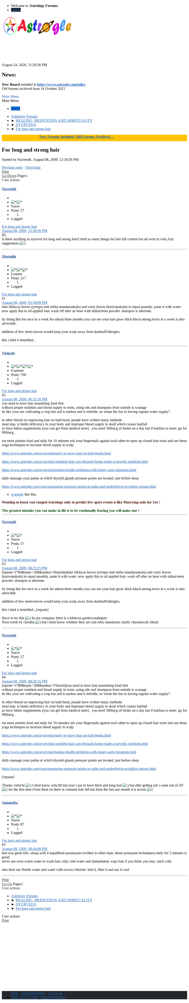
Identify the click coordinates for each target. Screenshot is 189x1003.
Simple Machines (53, 997)
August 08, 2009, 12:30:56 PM (24, 231)
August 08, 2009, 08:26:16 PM (24, 681)
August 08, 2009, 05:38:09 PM (24, 303)
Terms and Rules (33, 993)
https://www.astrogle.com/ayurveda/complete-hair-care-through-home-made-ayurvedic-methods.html (75, 461)
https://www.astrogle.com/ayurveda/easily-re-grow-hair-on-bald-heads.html (56, 453)
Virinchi (8, 353)
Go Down (9, 176)
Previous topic (12, 167)
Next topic (33, 167)
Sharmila (9, 256)
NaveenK (9, 189)
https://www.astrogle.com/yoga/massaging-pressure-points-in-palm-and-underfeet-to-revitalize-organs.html (79, 486)
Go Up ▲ (55, 993)
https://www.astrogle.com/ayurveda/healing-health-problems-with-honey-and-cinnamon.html (69, 470)
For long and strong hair (19, 227)
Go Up (7, 884)
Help (14, 993)
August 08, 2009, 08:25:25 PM (24, 568)
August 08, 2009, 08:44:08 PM (24, 849)
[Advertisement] (94, 52)
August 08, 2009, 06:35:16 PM (24, 399)
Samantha (10, 803)
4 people (17, 494)
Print (5, 172)
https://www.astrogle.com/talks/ (61, 84)
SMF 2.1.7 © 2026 (25, 997)
